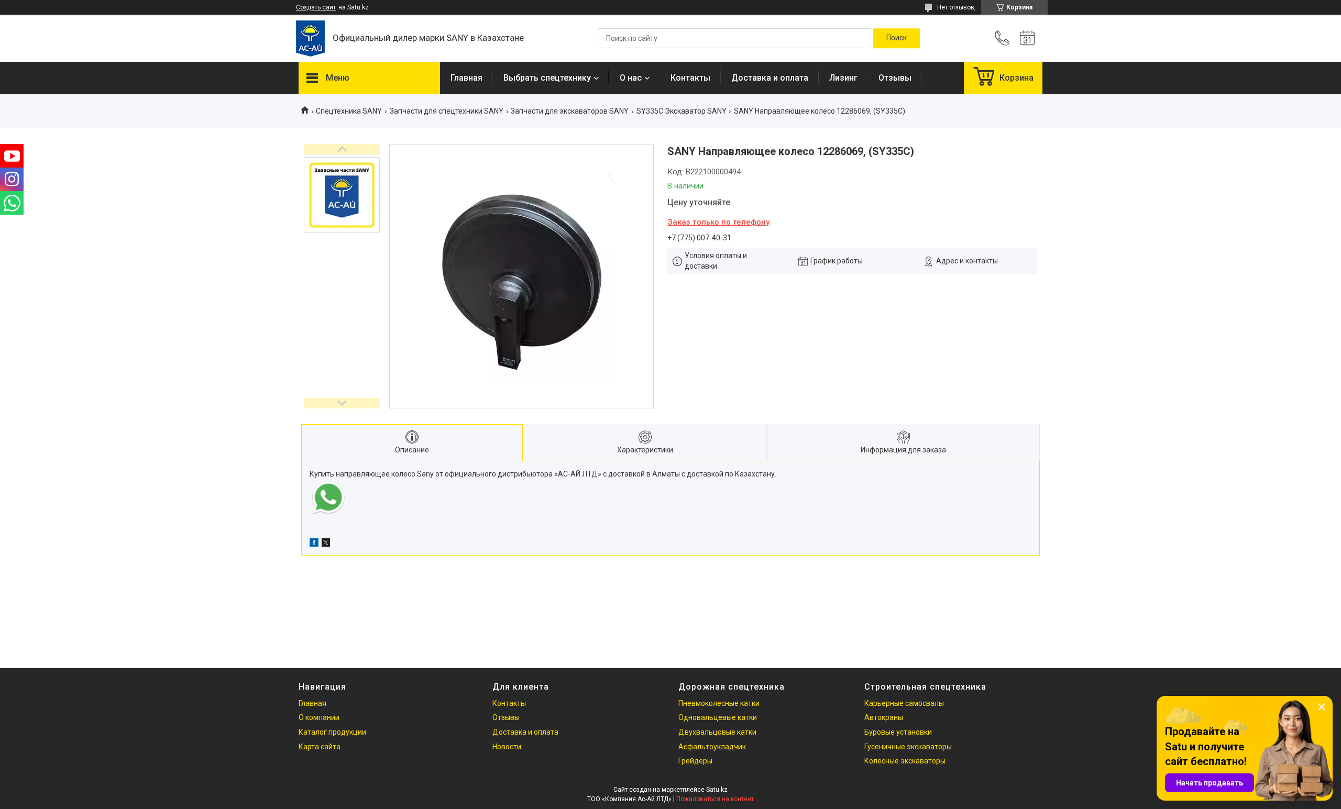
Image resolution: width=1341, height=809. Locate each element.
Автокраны (883, 717)
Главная (466, 78)
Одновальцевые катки (717, 717)
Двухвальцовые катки (717, 732)
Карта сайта (319, 746)
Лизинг (843, 78)
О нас (631, 78)
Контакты (690, 78)
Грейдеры (695, 761)
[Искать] (896, 38)
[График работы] (1027, 38)
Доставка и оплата (769, 78)
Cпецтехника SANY (349, 111)
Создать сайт (316, 7)
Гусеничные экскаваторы (908, 746)
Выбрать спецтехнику (547, 78)
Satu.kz (717, 789)
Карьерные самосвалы (904, 703)
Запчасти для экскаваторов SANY (570, 111)
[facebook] (314, 544)
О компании (319, 717)
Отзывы (894, 78)
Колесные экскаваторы (905, 761)
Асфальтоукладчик (712, 746)
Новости (506, 746)
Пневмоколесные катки (719, 703)
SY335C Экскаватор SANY (681, 111)
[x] (326, 544)
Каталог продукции (332, 732)
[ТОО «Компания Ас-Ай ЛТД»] (310, 38)
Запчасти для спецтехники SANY (446, 111)
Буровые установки (898, 732)
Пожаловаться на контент (715, 799)
